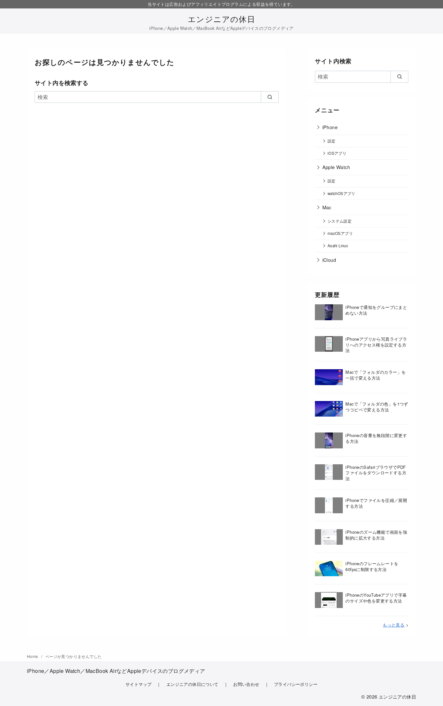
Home (33, 656)
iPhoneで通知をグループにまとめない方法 (376, 310)
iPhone (330, 127)
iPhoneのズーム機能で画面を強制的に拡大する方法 (376, 535)
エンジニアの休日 (221, 18)
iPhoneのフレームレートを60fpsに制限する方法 (371, 566)
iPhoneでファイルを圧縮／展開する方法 (376, 503)
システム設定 (340, 221)
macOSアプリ (340, 233)
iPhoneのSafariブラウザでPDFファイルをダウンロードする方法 (375, 473)
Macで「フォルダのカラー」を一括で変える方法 (375, 375)
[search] (270, 97)
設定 (332, 140)
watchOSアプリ (341, 193)
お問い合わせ (246, 684)
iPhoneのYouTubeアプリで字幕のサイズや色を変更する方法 (376, 598)
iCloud (329, 259)
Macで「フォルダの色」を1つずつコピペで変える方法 (376, 407)
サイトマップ (138, 684)
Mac (326, 207)
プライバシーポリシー (295, 684)
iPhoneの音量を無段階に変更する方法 (376, 438)
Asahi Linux (338, 245)
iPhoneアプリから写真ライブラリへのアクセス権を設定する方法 (376, 345)
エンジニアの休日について (192, 684)
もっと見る (393, 625)
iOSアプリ (337, 153)
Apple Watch (336, 167)
